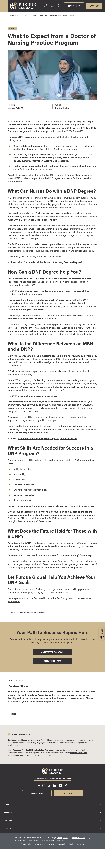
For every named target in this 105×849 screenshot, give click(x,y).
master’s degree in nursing (56, 355)
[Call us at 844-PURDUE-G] (45, 5)
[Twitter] (49, 785)
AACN (28, 542)
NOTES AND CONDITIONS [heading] (22, 734)
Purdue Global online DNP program (53, 598)
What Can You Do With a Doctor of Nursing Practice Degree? (50, 262)
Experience (9, 812)
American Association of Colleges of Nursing (35, 124)
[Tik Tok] (66, 785)
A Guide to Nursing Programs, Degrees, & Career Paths (47, 438)
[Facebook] (39, 785)
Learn (6, 804)
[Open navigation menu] (4, 6)
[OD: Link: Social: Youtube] (60, 785)
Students (8, 820)
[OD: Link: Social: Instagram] (43, 785)
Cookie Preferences (76, 844)
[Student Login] (52, 5)
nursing (26, 15)
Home (12, 15)
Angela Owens (15, 175)
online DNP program (23, 136)
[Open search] (58, 5)
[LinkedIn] (54, 785)
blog (18, 15)
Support (7, 828)
